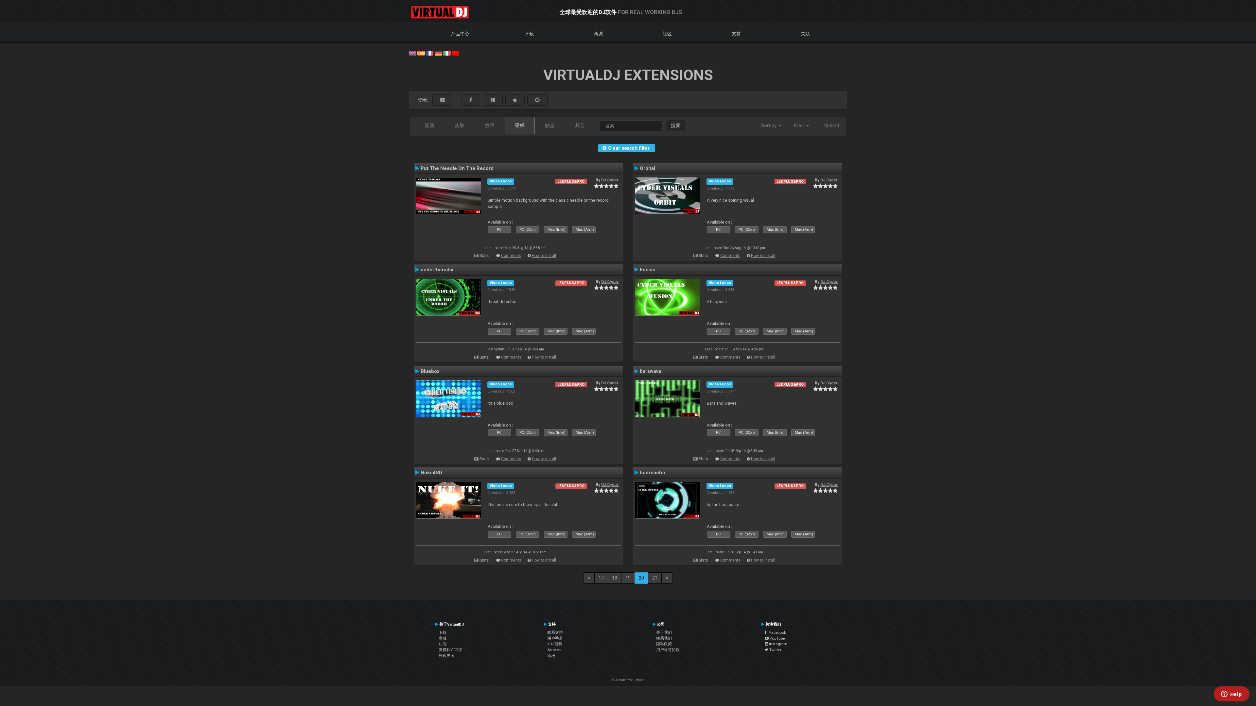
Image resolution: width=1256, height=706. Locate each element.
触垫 (550, 125)
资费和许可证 (450, 649)
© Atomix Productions (628, 680)
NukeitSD (431, 473)
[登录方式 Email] (442, 100)
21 (654, 578)
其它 (580, 125)
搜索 (676, 125)
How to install (544, 255)
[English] (412, 53)
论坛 (551, 655)
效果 (490, 125)
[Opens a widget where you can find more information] (1231, 694)
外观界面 (446, 655)
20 (641, 578)
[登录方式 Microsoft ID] (493, 100)
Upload (831, 125)
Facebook (776, 632)
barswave (650, 371)
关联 (805, 33)
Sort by (769, 125)
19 (628, 578)
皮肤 (459, 125)
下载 (529, 33)
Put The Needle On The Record (457, 168)
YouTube (777, 638)
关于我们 (664, 632)
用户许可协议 (668, 649)
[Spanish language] (421, 53)
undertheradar (437, 270)
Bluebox (430, 371)
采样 (520, 125)
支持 (736, 33)
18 (614, 578)
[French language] (429, 53)
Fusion (647, 270)
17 (601, 578)
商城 (598, 33)
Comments (511, 255)
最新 (429, 125)
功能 (442, 644)
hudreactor (653, 473)
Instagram (777, 644)
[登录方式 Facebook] (471, 100)
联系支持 (555, 632)
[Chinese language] (455, 53)
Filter (800, 125)
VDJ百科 (554, 644)
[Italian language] (446, 53)
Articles (554, 649)
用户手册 (555, 638)
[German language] (438, 53)
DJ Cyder (610, 180)
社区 (667, 33)
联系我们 (664, 638)
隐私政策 (664, 644)
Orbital (647, 168)
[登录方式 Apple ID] (515, 100)
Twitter (774, 649)
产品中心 (460, 33)
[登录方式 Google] (537, 100)
